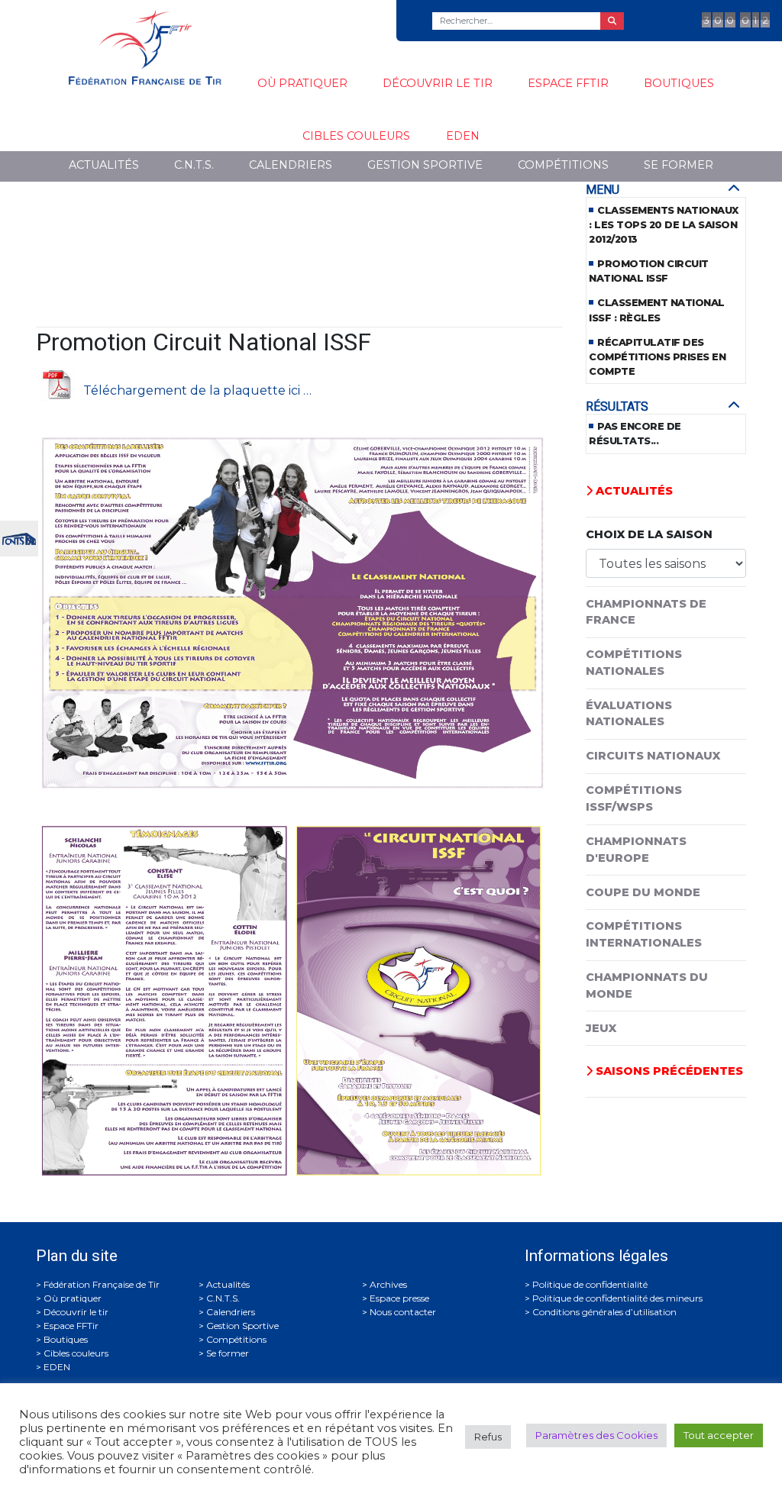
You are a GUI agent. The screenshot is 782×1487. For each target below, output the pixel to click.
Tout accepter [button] (718, 1435)
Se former (678, 165)
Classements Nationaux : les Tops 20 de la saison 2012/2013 (663, 225)
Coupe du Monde (643, 892)
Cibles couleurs (356, 136)
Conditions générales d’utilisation (604, 1312)
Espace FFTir (568, 83)
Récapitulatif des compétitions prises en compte (657, 357)
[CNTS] (19, 537)
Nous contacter (403, 1312)
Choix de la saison (649, 534)
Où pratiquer (302, 83)
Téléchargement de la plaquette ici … (197, 389)
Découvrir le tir (438, 83)
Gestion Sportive (425, 165)
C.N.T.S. (194, 165)
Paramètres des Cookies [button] (596, 1435)
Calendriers (290, 165)
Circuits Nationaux (653, 756)
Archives (388, 1284)
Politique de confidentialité (590, 1284)
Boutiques (679, 83)
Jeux (601, 1028)
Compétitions (563, 165)
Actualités (104, 165)
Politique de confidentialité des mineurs (617, 1298)
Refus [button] (488, 1437)
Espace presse (399, 1298)
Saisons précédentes (668, 1071)
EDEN (463, 136)
